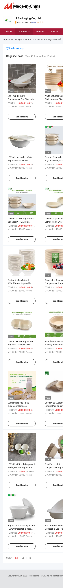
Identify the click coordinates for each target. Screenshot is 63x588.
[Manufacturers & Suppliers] (22, 6)
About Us (40, 31)
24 (16, 558)
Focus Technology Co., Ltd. (39, 575)
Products (25, 31)
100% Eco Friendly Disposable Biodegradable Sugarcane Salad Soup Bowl (22, 467)
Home (9, 31)
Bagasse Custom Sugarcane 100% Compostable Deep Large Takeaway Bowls (21, 528)
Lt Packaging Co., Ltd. (28, 18)
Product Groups (16, 48)
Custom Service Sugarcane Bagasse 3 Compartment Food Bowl (20, 344)
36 (23, 557)
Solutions (55, 31)
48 (29, 557)
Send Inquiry (22, 116)
